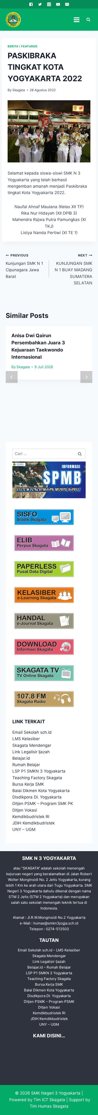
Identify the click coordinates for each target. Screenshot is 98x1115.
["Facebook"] (31, 4)
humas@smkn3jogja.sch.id (55, 923)
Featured (29, 46)
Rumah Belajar (26, 764)
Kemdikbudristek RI (30, 816)
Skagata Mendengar (31, 745)
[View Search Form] (88, 20)
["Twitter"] (40, 4)
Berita (13, 46)
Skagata (18, 90)
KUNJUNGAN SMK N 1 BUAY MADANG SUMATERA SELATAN (73, 269)
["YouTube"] (58, 4)
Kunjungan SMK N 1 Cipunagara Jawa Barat (24, 266)
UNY (16, 829)
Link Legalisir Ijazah (31, 751)
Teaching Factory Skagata (37, 777)
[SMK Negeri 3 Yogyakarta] (13, 19)
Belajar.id (21, 758)
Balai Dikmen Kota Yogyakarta (41, 790)
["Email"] (67, 4)
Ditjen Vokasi (24, 810)
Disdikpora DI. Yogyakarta (37, 797)
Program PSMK (61, 1001)
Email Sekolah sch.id (32, 732)
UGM (30, 829)
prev (12, 377)
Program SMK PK (56, 803)
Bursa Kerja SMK (28, 784)
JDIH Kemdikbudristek (33, 823)
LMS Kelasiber (26, 738)
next (86, 377)
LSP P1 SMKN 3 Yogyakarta (38, 771)
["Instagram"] (49, 4)
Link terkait (28, 721)
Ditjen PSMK (24, 803)
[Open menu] (76, 19)
